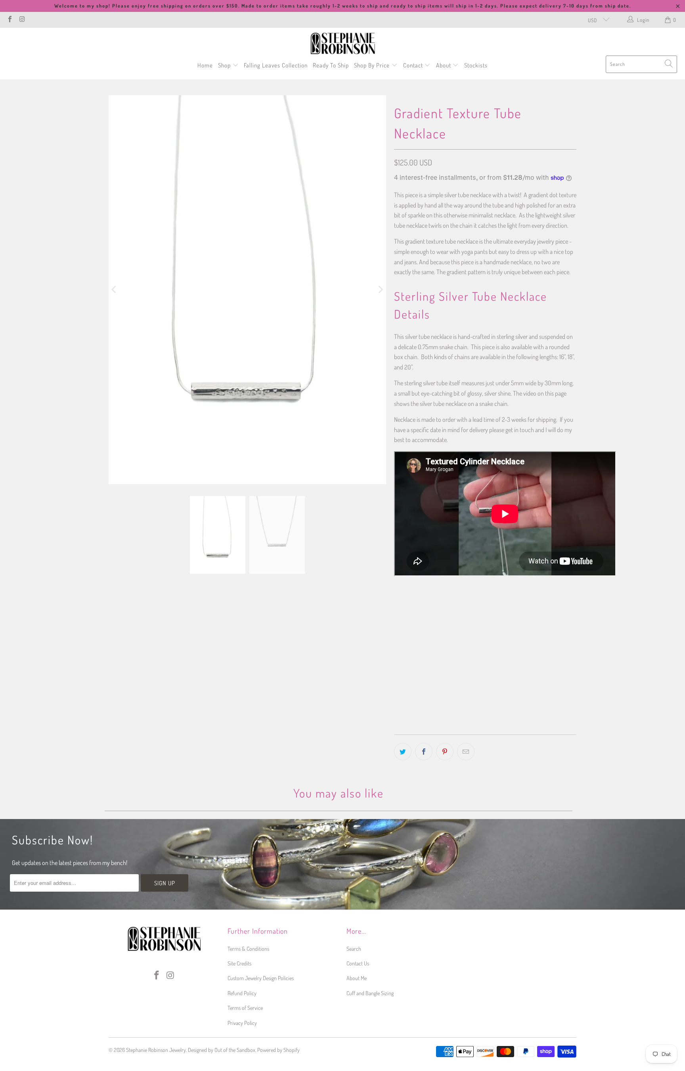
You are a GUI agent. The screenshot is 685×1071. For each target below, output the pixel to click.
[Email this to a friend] (466, 751)
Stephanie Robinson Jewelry (156, 1049)
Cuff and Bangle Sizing (370, 993)
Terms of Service (245, 1007)
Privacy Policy (242, 1022)
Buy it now (529, 709)
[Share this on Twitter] (402, 751)
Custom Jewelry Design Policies (261, 978)
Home (205, 65)
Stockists (476, 65)
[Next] (380, 289)
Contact (414, 65)
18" (421, 609)
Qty (397, 671)
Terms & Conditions (248, 948)
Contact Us (357, 963)
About (444, 65)
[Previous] (114, 289)
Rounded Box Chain (461, 647)
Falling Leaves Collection (276, 65)
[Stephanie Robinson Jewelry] (342, 44)
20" (440, 609)
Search (353, 948)
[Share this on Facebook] (423, 751)
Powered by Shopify (278, 1049)
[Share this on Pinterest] (444, 751)
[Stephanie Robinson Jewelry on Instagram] (21, 20)
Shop (225, 65)
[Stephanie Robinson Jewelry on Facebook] (9, 20)
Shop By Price (372, 65)
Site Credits (239, 963)
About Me (356, 978)
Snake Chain (412, 647)
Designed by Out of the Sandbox (221, 1049)
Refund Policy (242, 993)
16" (402, 609)
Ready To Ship (331, 65)
